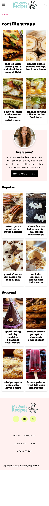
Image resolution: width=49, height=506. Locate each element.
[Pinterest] (33, 419)
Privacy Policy (30, 435)
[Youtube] (24, 419)
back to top (25, 451)
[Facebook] (16, 419)
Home (5, 14)
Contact (16, 435)
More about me (23, 173)
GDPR (33, 443)
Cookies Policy (20, 443)
